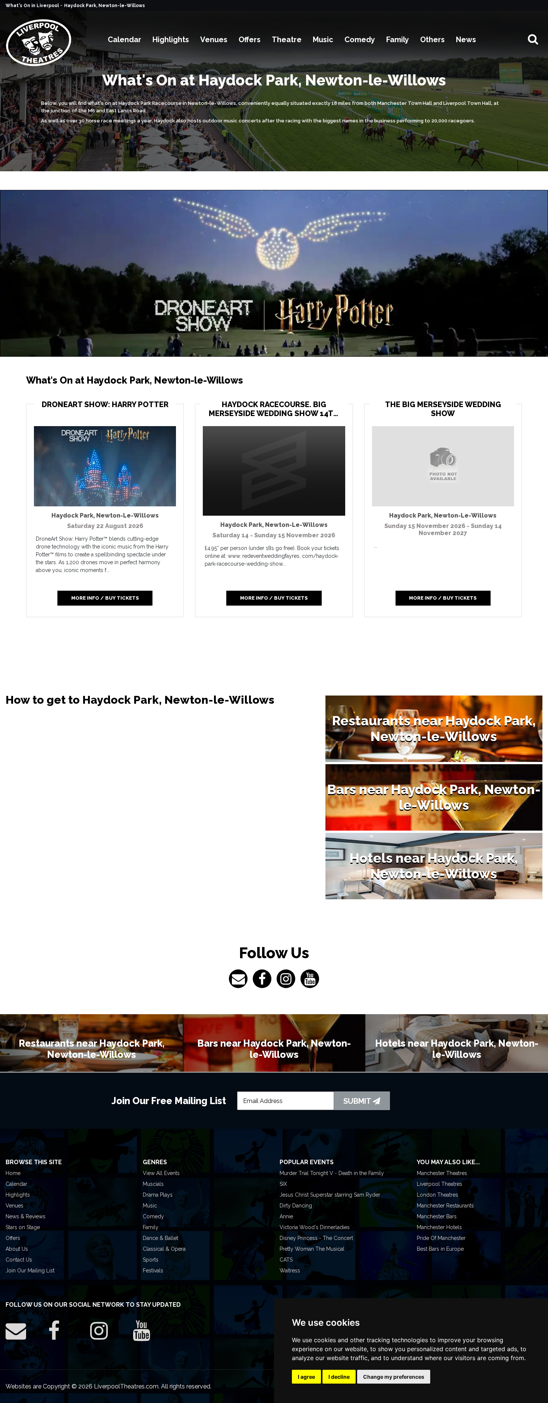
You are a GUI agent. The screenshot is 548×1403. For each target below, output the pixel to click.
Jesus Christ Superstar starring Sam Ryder (330, 1195)
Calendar (16, 1184)
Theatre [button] (287, 39)
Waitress (290, 1271)
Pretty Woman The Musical (312, 1249)
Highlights (18, 1195)
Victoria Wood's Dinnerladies (315, 1227)
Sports (150, 1260)
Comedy (153, 1216)
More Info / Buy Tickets (105, 598)
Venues (14, 1206)
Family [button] (397, 39)
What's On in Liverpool (33, 5)
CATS (286, 1260)
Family (150, 1227)
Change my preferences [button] (393, 1377)
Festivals (153, 1271)
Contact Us (19, 1260)
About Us (17, 1249)
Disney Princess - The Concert (316, 1238)
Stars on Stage (23, 1227)
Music (150, 1206)
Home (13, 1173)
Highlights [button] (170, 39)
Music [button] (323, 39)
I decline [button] (339, 1377)
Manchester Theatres (442, 1173)
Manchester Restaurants (445, 1206)
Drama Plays (158, 1195)
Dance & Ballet (160, 1238)
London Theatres (437, 1195)
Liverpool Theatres (439, 1184)
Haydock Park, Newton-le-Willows (104, 5)
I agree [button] (306, 1377)
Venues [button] (213, 39)
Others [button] (432, 39)
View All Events (161, 1173)
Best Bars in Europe (440, 1249)
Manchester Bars (437, 1216)
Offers (13, 1238)
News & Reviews (25, 1216)
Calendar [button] (124, 39)
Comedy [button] (359, 39)
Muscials (153, 1184)
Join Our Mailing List (30, 1271)
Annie (286, 1216)
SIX (283, 1184)
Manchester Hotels (439, 1227)
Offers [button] (250, 39)
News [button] (466, 39)
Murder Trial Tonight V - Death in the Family (332, 1173)
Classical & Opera (164, 1249)
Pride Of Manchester (441, 1238)
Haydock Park (105, 515)
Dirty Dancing (296, 1206)
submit (358, 1101)
